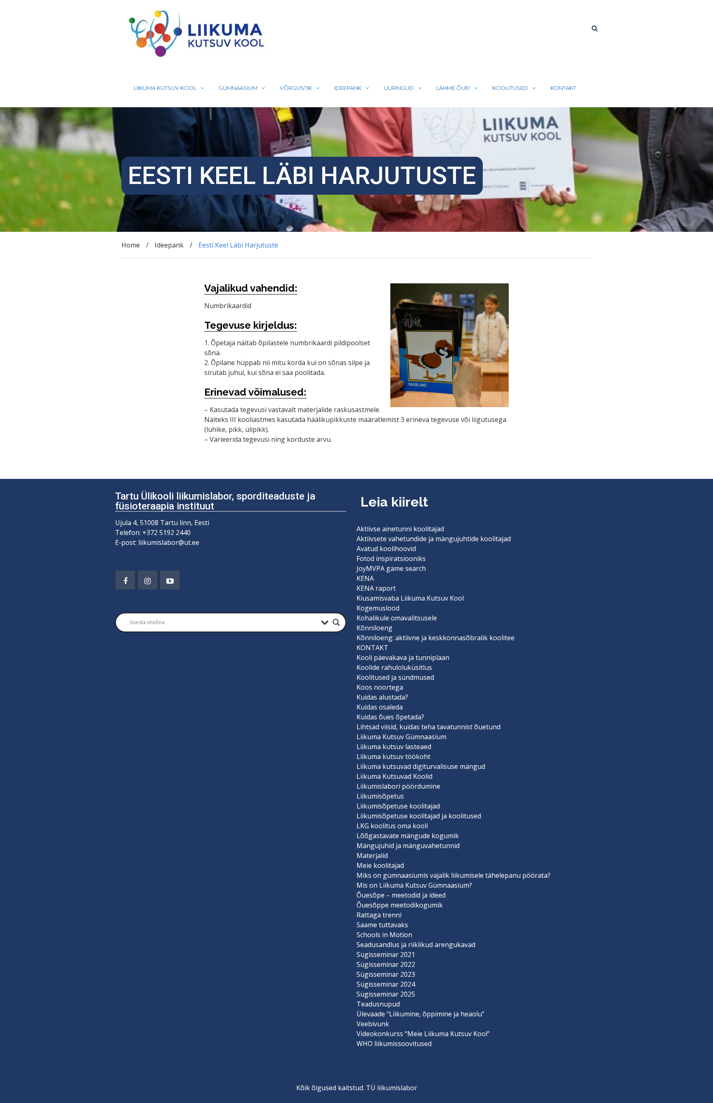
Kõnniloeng (374, 627)
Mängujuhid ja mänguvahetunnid (408, 845)
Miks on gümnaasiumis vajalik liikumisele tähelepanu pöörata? (454, 875)
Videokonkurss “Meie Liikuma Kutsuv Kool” (423, 1033)
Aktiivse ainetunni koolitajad (400, 528)
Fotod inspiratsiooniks (391, 558)
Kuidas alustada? (382, 697)
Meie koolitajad (380, 865)
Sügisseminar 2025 (385, 994)
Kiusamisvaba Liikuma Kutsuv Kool (410, 598)
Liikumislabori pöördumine (398, 786)
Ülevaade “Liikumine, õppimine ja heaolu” (420, 1013)
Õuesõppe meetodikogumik (399, 905)
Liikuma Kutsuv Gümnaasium (401, 736)
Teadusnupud (378, 1004)
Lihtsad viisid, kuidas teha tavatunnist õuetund (428, 726)
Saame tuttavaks (382, 924)
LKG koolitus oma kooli (392, 825)
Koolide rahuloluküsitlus (394, 667)
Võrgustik (296, 88)
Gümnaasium (238, 88)
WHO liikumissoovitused (394, 1043)
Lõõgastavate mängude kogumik (407, 835)
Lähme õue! (453, 88)
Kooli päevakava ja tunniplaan (402, 657)
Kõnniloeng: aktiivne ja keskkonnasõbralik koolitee (435, 637)
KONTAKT (563, 88)
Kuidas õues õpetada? (390, 716)
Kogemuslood (377, 608)
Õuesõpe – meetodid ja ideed (401, 895)
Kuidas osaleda (379, 707)
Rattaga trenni (378, 914)
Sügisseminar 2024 (385, 984)
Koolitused (510, 88)
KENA (365, 578)
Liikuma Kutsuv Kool (165, 88)
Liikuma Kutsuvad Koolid (394, 776)
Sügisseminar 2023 (385, 974)
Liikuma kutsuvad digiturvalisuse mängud (420, 766)
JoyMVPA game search (391, 568)
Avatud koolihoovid (386, 548)
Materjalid (372, 855)
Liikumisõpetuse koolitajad (398, 806)
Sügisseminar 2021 (385, 954)
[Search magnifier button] (336, 622)
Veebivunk (372, 1023)
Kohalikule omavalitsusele (396, 617)
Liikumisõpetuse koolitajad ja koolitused (418, 815)
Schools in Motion (384, 934)
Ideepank (347, 88)
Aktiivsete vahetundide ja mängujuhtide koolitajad (433, 538)
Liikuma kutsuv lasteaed (393, 746)
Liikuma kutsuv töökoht (393, 756)
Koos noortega (379, 687)
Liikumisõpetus (380, 796)
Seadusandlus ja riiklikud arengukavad (415, 944)
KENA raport (376, 588)
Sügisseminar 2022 (385, 964)
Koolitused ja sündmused (395, 677)
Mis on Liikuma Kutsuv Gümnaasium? (414, 885)
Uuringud (399, 88)
